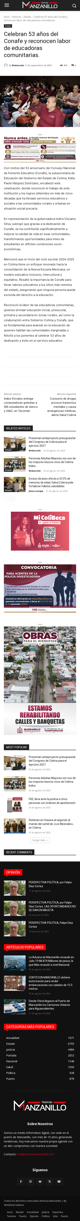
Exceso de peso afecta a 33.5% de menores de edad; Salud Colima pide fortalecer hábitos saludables (51, 482)
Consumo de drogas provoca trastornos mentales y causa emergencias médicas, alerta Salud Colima (61, 407)
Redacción (18, 65)
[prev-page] (6, 498)
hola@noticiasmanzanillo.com (35, 1154)
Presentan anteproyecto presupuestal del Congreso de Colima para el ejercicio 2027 (52, 442)
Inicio (7, 16)
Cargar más (38, 840)
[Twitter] (49, 1181)
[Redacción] (6, 65)
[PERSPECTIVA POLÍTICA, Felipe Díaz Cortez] (15, 928)
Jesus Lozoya (36, 490)
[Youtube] (59, 1181)
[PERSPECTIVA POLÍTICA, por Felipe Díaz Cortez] (15, 888)
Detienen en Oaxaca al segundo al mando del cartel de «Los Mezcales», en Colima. (51, 823)
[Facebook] (21, 1181)
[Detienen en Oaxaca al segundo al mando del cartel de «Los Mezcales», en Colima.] (15, 825)
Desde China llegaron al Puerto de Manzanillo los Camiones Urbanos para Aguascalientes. (49, 1004)
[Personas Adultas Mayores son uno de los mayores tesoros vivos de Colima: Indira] (15, 464)
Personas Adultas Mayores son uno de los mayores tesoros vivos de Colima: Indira (52, 462)
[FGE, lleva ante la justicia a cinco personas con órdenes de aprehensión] (15, 804)
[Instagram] (30, 1181)
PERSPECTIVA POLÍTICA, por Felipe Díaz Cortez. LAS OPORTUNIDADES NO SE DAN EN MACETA (52, 906)
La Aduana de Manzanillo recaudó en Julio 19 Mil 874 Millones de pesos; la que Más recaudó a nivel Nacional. (51, 961)
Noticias (16, 16)
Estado (27, 16)
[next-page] (12, 498)
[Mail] (40, 1181)
